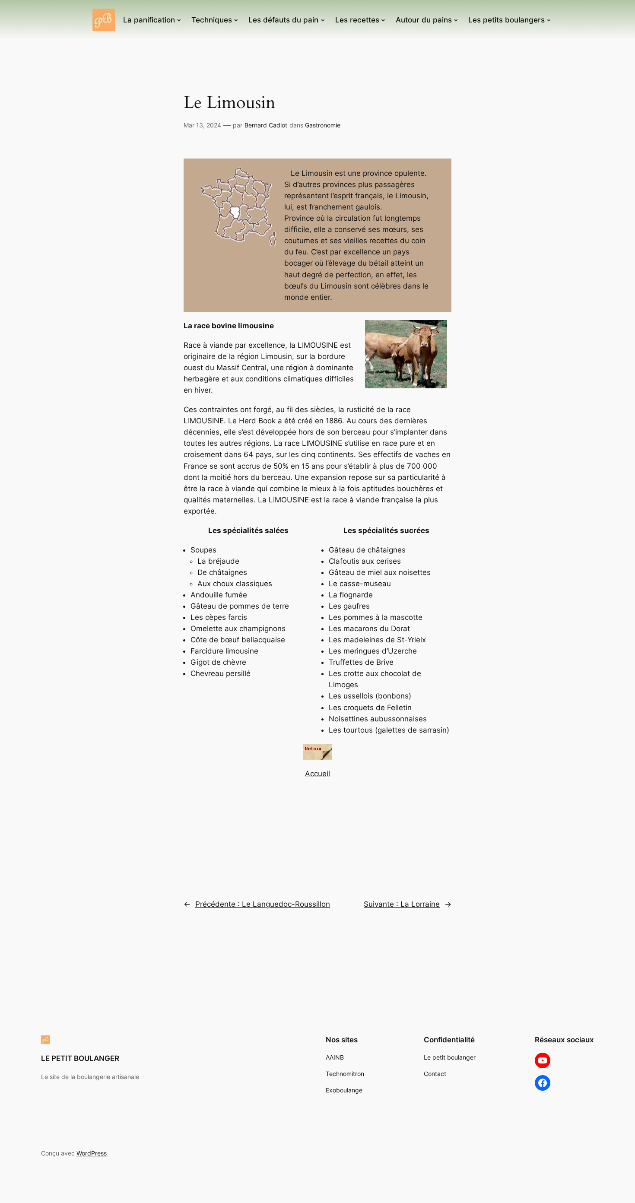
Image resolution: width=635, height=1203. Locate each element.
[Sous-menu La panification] (179, 20)
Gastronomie (322, 125)
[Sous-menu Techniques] (236, 20)
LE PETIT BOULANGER (80, 1058)
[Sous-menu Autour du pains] (456, 20)
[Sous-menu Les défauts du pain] (323, 20)
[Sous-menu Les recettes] (383, 20)
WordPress (91, 1153)
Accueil (317, 773)
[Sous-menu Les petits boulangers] (548, 20)
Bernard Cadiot (265, 125)
